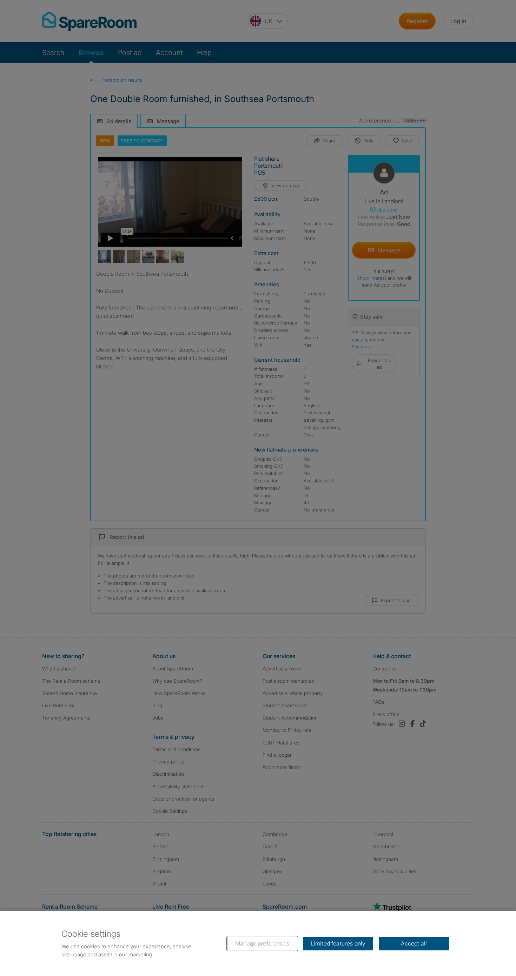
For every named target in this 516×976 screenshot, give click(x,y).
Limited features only (338, 943)
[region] (258, 943)
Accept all (414, 943)
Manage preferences (262, 943)
